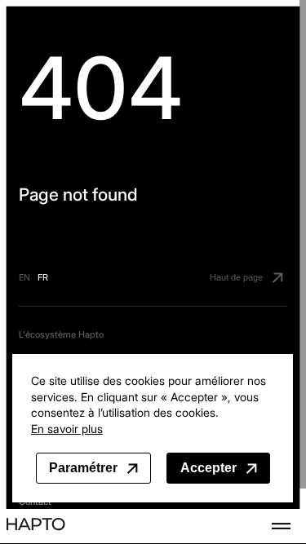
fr (43, 277)
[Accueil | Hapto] (36, 526)
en (24, 277)
